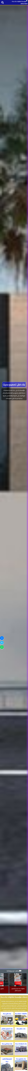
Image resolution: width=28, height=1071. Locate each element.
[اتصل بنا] (2, 643)
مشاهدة (18, 983)
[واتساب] (2, 647)
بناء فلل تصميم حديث (14, 384)
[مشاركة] (2, 638)
